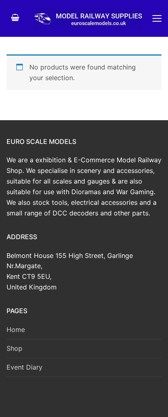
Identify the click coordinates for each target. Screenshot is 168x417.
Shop (14, 348)
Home (16, 329)
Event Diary (24, 367)
